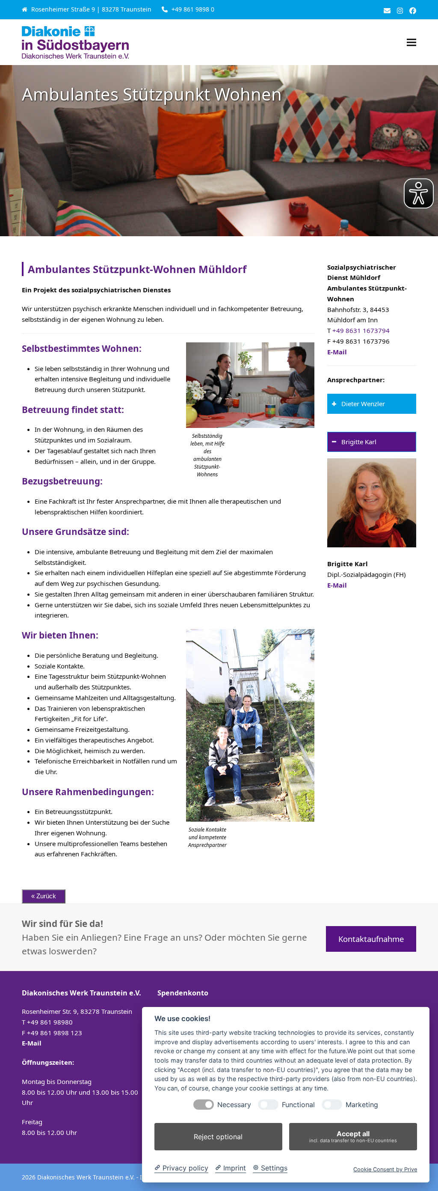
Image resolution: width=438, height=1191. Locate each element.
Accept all (353, 1136)
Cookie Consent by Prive (385, 1169)
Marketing (362, 1105)
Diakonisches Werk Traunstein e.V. (86, 1177)
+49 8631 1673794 (361, 330)
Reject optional (218, 1136)
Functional (298, 1105)
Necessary (234, 1105)
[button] (411, 42)
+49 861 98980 (50, 1022)
